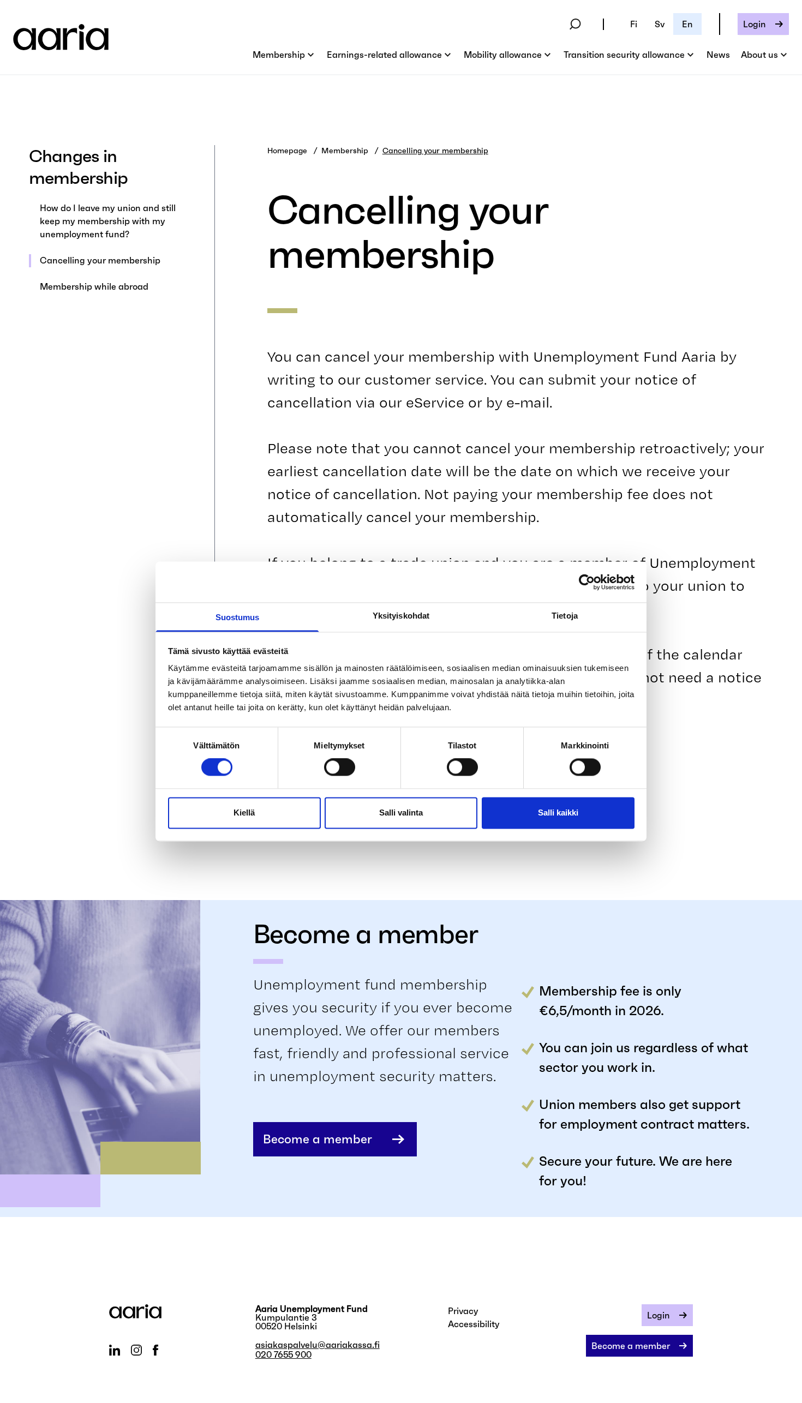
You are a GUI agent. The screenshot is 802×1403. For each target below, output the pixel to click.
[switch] (339, 767)
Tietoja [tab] (565, 615)
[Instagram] (136, 1350)
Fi (633, 24)
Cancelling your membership (100, 260)
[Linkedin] (114, 1350)
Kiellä (244, 812)
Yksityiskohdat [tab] (401, 615)
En (687, 24)
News (718, 54)
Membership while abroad (94, 286)
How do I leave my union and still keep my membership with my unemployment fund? (108, 220)
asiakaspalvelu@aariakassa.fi (317, 1344)
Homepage (287, 150)
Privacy (463, 1310)
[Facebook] (155, 1350)
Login (754, 24)
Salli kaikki (558, 812)
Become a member (317, 1139)
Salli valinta (401, 812)
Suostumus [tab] (238, 617)
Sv (660, 24)
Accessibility (474, 1323)
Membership (344, 150)
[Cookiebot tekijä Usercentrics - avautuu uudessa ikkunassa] (587, 582)
